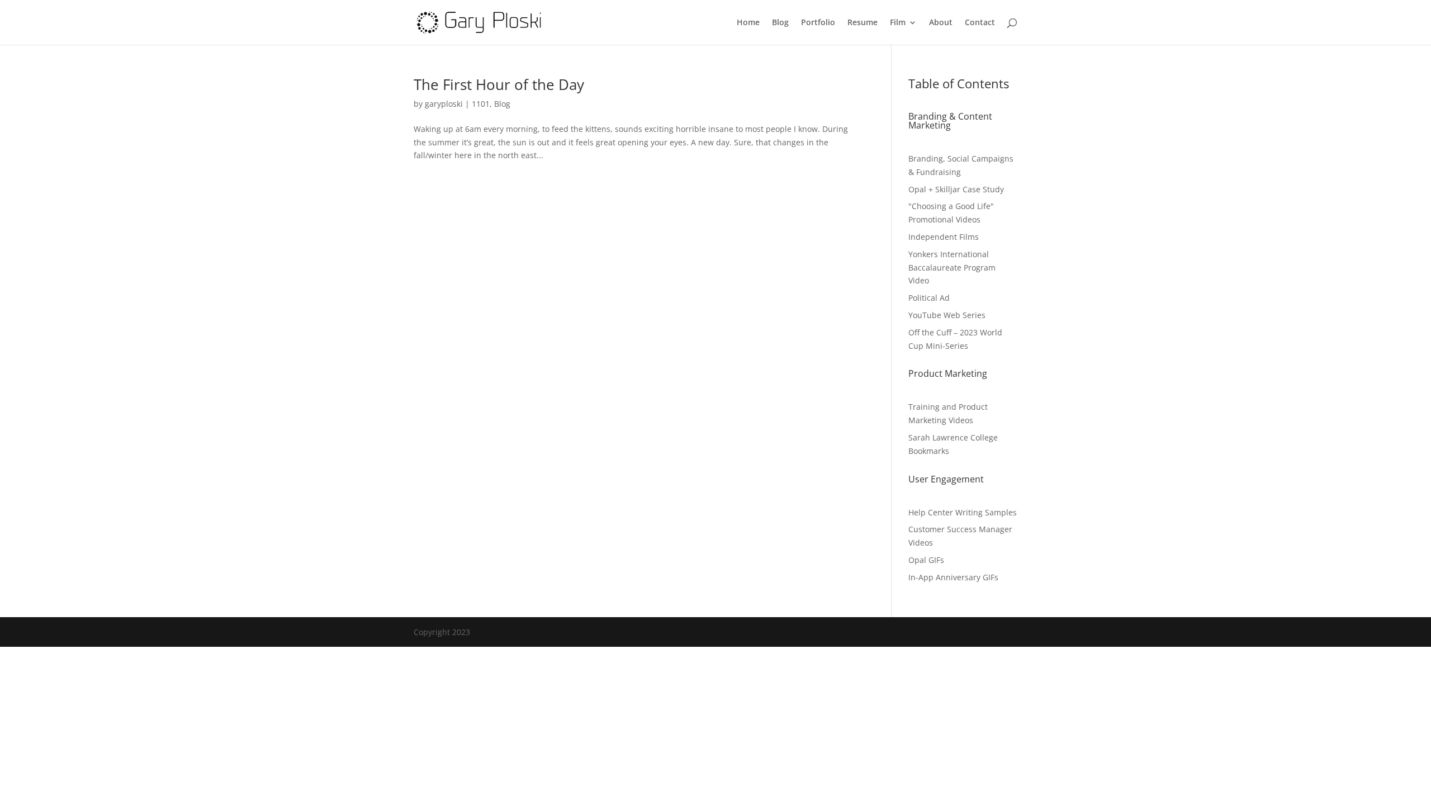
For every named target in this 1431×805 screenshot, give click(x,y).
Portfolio (818, 22)
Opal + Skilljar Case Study (956, 189)
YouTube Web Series (946, 315)
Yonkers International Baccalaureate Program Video (952, 267)
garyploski (444, 103)
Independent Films (943, 236)
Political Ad (929, 297)
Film (898, 22)
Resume (862, 22)
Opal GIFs (926, 560)
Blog (780, 22)
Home (748, 22)
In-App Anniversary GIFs (953, 577)
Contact (980, 22)
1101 (481, 103)
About (941, 22)
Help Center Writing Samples (962, 512)
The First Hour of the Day (499, 84)
